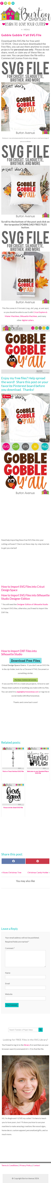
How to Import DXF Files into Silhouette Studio (19, 652)
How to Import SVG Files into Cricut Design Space (23, 588)
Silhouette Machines (28, 316)
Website (8, 994)
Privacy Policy (26, 1165)
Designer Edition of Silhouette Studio (32, 604)
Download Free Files (25, 660)
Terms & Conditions (9, 1165)
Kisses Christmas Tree (11, 872)
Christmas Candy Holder (37, 872)
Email (7, 983)
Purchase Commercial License (25, 680)
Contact (36, 1165)
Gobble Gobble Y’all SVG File (21, 35)
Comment (10, 948)
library (27, 1045)
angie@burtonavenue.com (27, 691)
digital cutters (28, 320)
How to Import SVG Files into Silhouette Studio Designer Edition (25, 597)
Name (7, 973)
